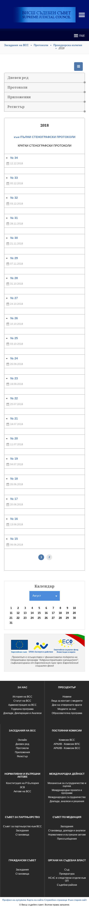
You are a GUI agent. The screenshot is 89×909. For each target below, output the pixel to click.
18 (60, 613)
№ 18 (14, 478)
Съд (66, 869)
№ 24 (14, 358)
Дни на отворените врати (67, 704)
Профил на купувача (14, 900)
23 (25, 617)
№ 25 (14, 338)
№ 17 (14, 498)
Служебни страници (55, 900)
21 (11, 617)
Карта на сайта (35, 900)
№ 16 (14, 518)
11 (11, 613)
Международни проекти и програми (67, 791)
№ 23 (14, 378)
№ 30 (14, 238)
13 (25, 613)
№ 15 (14, 538)
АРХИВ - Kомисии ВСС (67, 748)
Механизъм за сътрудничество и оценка (67, 784)
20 (74, 613)
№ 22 (14, 398)
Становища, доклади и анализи (66, 830)
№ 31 (14, 218)
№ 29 (14, 258)
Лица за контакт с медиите (67, 700)
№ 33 (14, 177)
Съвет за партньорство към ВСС (22, 826)
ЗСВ (22, 787)
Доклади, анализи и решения (67, 801)
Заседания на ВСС (16, 45)
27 (53, 617)
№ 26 (14, 318)
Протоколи (41, 45)
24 (32, 617)
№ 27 (14, 298)
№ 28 (14, 278)
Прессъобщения (67, 838)
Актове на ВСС (22, 791)
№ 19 (14, 458)
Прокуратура (67, 873)
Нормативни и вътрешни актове (67, 834)
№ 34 (14, 157)
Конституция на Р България (22, 783)
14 (32, 613)
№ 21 (14, 418)
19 (67, 613)
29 (67, 617)
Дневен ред (18, 77)
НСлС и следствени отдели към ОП (67, 879)
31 (11, 622)
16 (46, 613)
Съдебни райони (67, 884)
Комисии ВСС (67, 739)
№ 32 (14, 197)
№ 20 (14, 438)
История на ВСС (22, 696)
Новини (67, 696)
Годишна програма (22, 709)
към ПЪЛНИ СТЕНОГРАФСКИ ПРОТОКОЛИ (44, 137)
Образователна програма (67, 713)
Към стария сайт (77, 900)
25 (39, 617)
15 (39, 613)
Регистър (15, 106)
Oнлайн (22, 739)
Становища (22, 834)
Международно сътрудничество (67, 797)
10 (74, 608)
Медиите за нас (67, 709)
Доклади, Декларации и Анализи (22, 713)
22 (18, 617)
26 (46, 617)
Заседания (22, 830)
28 (60, 617)
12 (18, 613)
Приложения (19, 97)
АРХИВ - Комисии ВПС (67, 744)
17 (53, 613)
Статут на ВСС (22, 700)
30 (74, 617)
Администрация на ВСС (22, 704)
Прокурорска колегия (67, 45)
